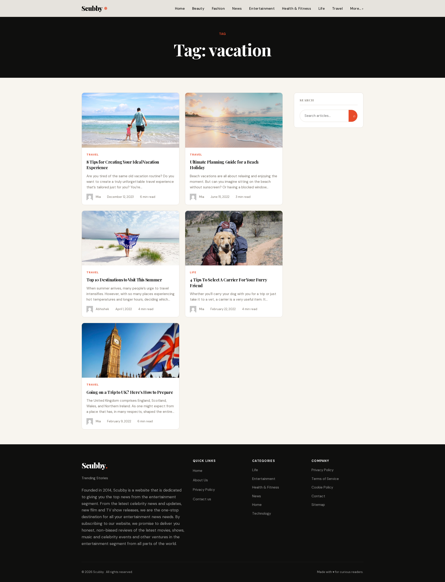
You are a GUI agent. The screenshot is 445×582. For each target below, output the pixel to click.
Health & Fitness (296, 8)
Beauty (198, 8)
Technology (261, 513)
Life (321, 8)
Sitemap (318, 504)
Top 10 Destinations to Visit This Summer (124, 280)
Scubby (92, 8)
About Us (200, 480)
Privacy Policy (204, 489)
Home (180, 8)
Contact (318, 496)
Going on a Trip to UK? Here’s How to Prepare (129, 392)
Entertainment (262, 8)
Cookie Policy (322, 487)
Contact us (202, 499)
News (237, 8)
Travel (337, 8)
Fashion (218, 8)
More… (355, 8)
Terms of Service (325, 478)
